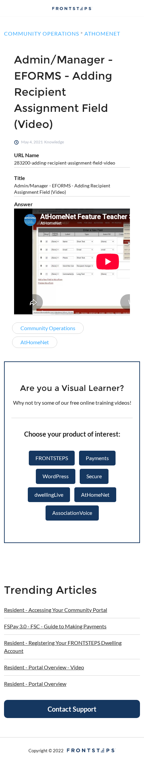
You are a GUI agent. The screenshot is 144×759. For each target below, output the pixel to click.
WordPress (56, 476)
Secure (94, 476)
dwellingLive (48, 494)
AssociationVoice (72, 512)
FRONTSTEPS (51, 458)
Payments (97, 458)
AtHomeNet (95, 494)
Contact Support (72, 709)
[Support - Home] (72, 8)
